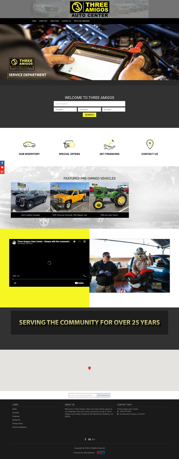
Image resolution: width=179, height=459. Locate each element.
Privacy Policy (17, 424)
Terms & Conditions (19, 427)
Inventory (43, 21)
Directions (54, 21)
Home (34, 21)
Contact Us (66, 21)
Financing (15, 416)
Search (89, 114)
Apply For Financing (82, 21)
